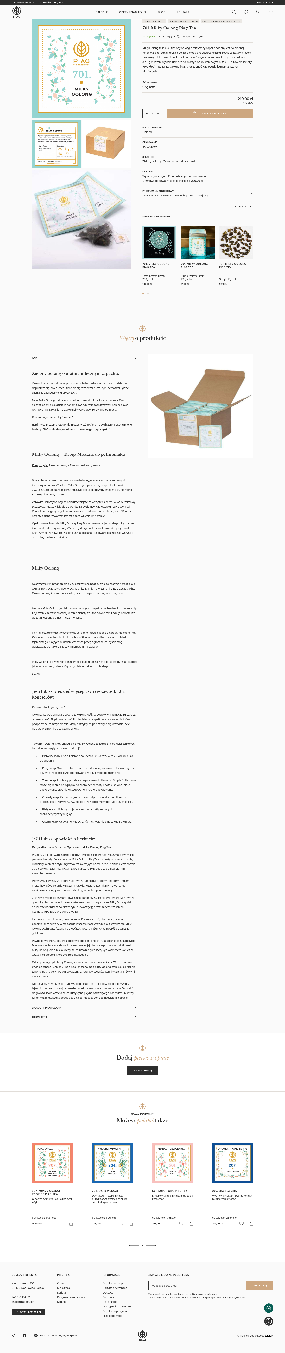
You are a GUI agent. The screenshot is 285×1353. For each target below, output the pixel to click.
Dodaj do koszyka (212, 113)
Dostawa (108, 1292)
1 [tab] (143, 293)
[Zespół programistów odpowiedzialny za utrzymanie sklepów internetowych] (269, 1335)
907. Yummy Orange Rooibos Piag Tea (46, 1192)
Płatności (108, 1297)
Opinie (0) (167, 36)
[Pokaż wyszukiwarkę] (236, 12)
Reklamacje (110, 1302)
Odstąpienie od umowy (117, 1306)
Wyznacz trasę (30, 1312)
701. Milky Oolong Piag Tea (155, 265)
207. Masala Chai (225, 1191)
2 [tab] (148, 293)
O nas (60, 1283)
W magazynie (149, 36)
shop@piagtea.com (23, 1302)
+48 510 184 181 (21, 1297)
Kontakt (61, 1302)
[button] (268, 1308)
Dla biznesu (64, 1288)
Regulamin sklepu (113, 1283)
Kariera (61, 1292)
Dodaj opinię (142, 1070)
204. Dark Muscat (105, 1191)
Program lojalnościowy (71, 1297)
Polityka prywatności (115, 1288)
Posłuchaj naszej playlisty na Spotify (58, 1335)
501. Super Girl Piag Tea (170, 1191)
